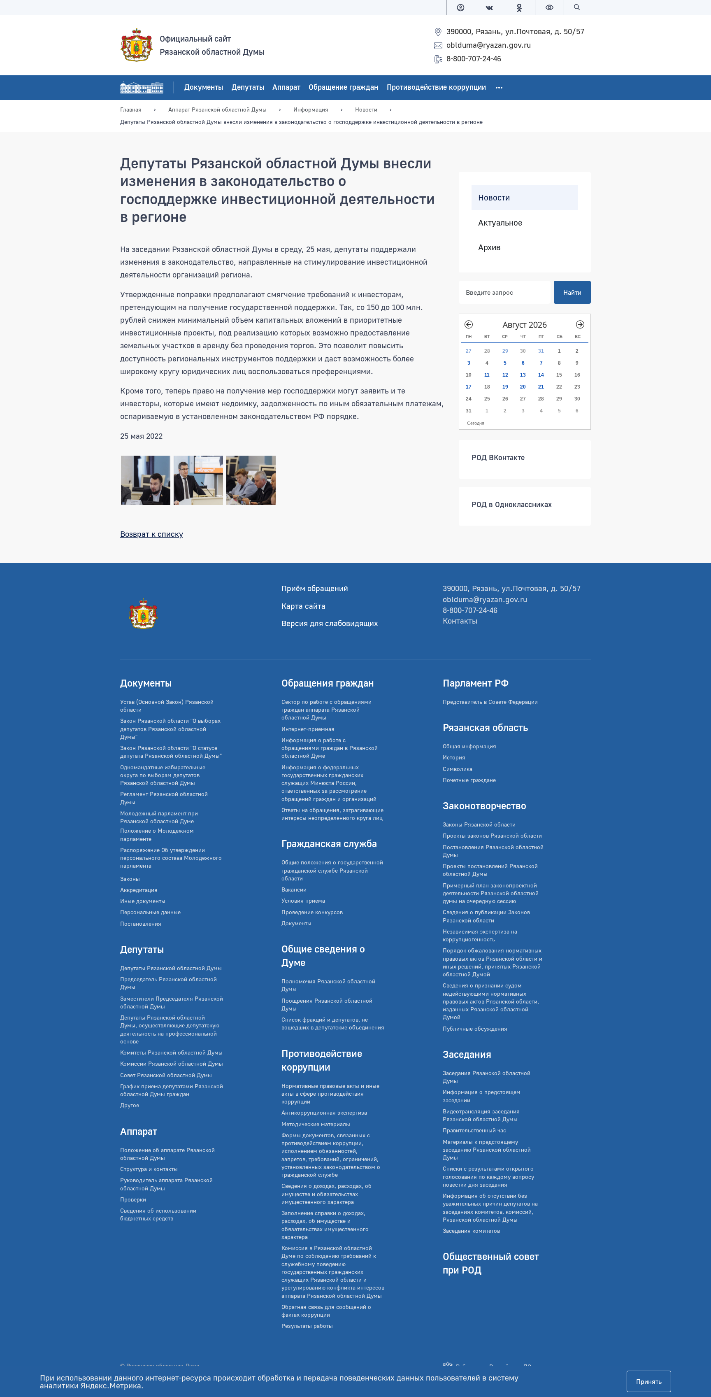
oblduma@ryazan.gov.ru (488, 44)
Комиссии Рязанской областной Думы (171, 1063)
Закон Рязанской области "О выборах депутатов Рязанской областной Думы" (170, 728)
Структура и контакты (149, 1168)
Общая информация (469, 746)
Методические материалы (315, 1123)
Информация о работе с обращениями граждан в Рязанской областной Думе (329, 747)
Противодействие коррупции (436, 87)
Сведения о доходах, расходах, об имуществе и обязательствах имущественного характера (326, 1193)
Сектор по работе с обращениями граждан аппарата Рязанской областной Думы (326, 709)
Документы (203, 87)
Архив (489, 247)
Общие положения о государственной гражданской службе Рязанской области (332, 870)
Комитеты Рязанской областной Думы (171, 1052)
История (454, 757)
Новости (494, 197)
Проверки (133, 1199)
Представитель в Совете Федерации (490, 701)
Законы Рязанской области (479, 824)
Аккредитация (139, 889)
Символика (457, 768)
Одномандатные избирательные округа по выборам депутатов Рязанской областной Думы (162, 775)
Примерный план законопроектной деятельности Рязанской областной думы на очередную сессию (491, 893)
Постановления (140, 923)
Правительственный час (474, 1130)
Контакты (460, 620)
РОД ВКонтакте (498, 457)
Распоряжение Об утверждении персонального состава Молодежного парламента (171, 857)
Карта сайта (303, 605)
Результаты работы (307, 1325)
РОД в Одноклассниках (512, 504)
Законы (130, 878)
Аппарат (286, 87)
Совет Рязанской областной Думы (166, 1074)
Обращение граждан (343, 87)
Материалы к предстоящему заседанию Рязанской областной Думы (487, 1149)
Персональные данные (150, 911)
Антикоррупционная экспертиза (324, 1112)
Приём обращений (314, 588)
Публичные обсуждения (475, 1028)
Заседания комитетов (471, 1230)
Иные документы (142, 900)
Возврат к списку (151, 533)
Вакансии (294, 889)
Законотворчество (484, 805)
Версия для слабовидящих (329, 623)
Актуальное (500, 222)
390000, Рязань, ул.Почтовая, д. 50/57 (515, 31)
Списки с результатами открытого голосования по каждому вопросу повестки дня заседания (488, 1176)
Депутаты (248, 87)
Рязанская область (485, 727)
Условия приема (303, 900)
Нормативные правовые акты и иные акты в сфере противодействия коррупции (330, 1093)
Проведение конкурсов (312, 911)
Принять (649, 1381)
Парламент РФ (476, 683)
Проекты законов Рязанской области (492, 835)
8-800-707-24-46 (473, 58)
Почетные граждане (469, 779)
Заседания (467, 1054)
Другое (129, 1104)
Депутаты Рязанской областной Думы (171, 967)
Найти (572, 292)
